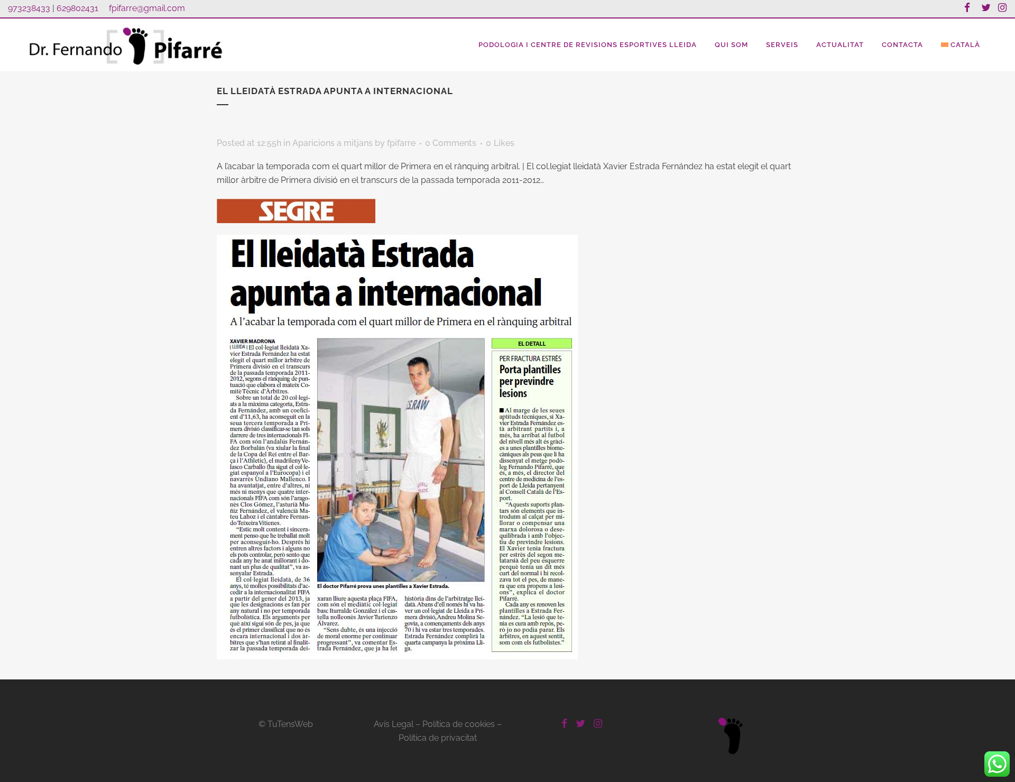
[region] (507, 752)
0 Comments (450, 143)
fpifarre (401, 143)
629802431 (77, 8)
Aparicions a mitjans (332, 143)
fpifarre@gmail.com (147, 8)
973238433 (29, 8)
